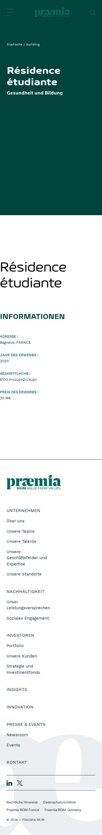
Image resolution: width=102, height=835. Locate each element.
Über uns (15, 521)
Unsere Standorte (24, 574)
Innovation (20, 706)
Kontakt (17, 762)
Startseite (14, 44)
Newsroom (17, 734)
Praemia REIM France (23, 810)
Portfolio (15, 645)
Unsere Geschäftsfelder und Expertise (27, 557)
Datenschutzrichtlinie (59, 802)
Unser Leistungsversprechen (28, 605)
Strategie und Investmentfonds (23, 669)
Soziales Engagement (28, 618)
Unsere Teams (21, 531)
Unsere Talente (21, 541)
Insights (17, 689)
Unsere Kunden (22, 656)
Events (13, 745)
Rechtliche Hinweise (22, 802)
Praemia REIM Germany (63, 810)
